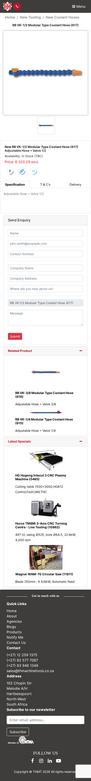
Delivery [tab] (75, 184)
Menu (80, 6)
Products (14, 632)
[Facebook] (32, 760)
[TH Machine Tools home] (7, 6)
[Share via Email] (33, 170)
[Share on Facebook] (10, 170)
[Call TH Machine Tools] (17, 6)
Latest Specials (19, 441)
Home (10, 17)
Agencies (14, 621)
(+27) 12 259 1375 (22, 655)
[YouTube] (58, 760)
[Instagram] (41, 760)
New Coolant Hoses (62, 17)
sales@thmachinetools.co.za (30, 671)
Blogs (11, 626)
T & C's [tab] (45, 184)
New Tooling (30, 17)
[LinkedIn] (50, 760)
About (12, 616)
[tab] (45, 351)
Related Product (20, 351)
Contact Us (16, 642)
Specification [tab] (15, 184)
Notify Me (15, 637)
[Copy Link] (21, 170)
